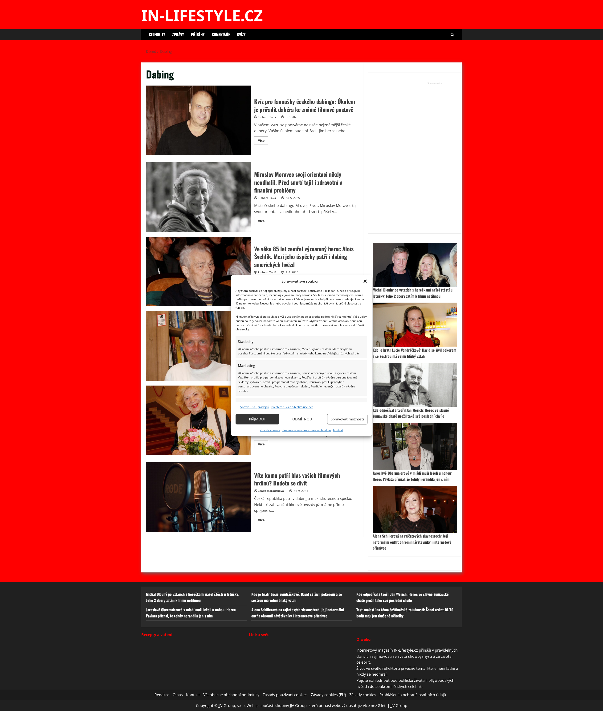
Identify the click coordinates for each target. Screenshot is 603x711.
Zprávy (178, 34)
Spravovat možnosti (347, 419)
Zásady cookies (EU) (328, 694)
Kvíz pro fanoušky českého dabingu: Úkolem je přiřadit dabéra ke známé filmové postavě (198, 120)
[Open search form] (452, 34)
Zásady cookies (270, 430)
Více (263, 141)
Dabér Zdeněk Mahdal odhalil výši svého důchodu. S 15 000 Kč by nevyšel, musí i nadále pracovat (198, 346)
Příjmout (257, 419)
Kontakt (338, 430)
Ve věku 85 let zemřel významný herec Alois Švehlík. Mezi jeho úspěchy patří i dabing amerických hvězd (198, 272)
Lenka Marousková (271, 491)
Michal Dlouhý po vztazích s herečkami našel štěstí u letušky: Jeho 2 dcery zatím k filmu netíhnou (412, 293)
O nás (178, 694)
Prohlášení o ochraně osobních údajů (306, 430)
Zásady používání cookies (285, 694)
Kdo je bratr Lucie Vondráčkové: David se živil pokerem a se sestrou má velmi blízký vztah (414, 353)
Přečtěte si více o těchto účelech (292, 407)
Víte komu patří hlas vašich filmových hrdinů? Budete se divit (198, 497)
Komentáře (221, 34)
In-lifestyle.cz (202, 15)
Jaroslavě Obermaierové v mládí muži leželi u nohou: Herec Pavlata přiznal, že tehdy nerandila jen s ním (412, 476)
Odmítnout (303, 419)
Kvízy (241, 34)
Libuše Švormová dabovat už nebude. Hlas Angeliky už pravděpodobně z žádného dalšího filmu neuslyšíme (198, 420)
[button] (365, 281)
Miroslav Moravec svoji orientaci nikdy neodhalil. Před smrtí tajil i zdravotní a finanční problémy (198, 197)
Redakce (162, 694)
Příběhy (198, 34)
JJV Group (399, 705)
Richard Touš (267, 117)
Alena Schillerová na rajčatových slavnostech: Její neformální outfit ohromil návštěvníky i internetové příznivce (412, 542)
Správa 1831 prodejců (254, 407)
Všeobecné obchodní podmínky (231, 694)
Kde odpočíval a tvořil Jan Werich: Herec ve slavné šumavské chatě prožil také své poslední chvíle (411, 413)
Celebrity (157, 34)
